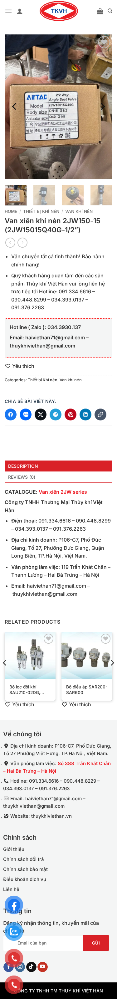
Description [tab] (23, 466)
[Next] (102, 106)
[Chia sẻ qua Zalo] (26, 414)
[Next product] (10, 242)
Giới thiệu (13, 849)
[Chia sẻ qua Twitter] (40, 414)
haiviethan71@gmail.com (56, 586)
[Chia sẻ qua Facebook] (11, 414)
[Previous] (14, 106)
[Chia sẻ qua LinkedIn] (85, 414)
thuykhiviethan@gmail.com (44, 594)
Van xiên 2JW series (63, 492)
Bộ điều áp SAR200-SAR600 (86, 689)
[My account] (20, 11)
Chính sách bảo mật (25, 869)
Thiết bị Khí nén (41, 211)
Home (11, 211)
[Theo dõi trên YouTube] (42, 967)
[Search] (110, 11)
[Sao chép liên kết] (100, 414)
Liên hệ (11, 889)
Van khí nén (79, 211)
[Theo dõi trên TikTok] (31, 967)
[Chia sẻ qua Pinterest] (70, 414)
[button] (8, 10)
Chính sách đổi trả (23, 859)
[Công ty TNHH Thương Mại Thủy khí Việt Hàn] (58, 11)
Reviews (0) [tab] (22, 477)
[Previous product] (22, 242)
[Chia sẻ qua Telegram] (55, 414)
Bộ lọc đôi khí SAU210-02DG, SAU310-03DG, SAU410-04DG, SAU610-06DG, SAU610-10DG (25, 689)
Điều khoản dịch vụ (24, 879)
